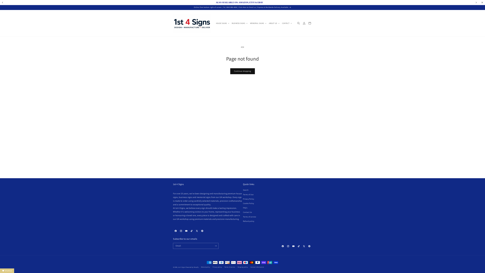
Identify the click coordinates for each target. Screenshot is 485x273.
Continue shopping (242, 71)
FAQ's (245, 208)
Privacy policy (217, 267)
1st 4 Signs (181, 267)
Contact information (257, 267)
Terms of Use (248, 194)
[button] (222, 23)
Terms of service (249, 217)
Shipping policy (243, 267)
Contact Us (247, 212)
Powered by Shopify (192, 267)
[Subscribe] (215, 246)
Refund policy (248, 221)
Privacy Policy (248, 199)
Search (246, 190)
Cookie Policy (248, 203)
